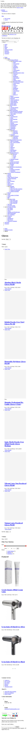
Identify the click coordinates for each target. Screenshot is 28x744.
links (3, 16)
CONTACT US (12, 34)
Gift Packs (7, 52)
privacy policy (20, 7)
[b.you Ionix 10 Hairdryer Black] (12, 658)
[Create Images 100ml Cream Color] (12, 586)
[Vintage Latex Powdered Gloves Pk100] (15, 520)
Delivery (6, 684)
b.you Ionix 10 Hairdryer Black (13, 662)
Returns (6, 685)
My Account (7, 18)
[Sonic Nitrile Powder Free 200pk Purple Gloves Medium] (15, 439)
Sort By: (3, 239)
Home (6, 228)
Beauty (6, 47)
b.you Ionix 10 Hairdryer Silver (13, 627)
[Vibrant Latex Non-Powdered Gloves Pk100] (15, 480)
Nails (6, 48)
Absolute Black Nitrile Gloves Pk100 (13, 283)
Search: (3, 40)
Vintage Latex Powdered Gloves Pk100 (14, 524)
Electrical (7, 51)
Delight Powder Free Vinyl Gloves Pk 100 (14, 323)
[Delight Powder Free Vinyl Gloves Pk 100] (15, 319)
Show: (3, 246)
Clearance (7, 53)
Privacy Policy (8, 694)
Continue (3, 10)
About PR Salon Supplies (10, 691)
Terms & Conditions (9, 692)
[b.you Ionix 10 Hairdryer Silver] (12, 623)
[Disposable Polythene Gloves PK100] (15, 358)
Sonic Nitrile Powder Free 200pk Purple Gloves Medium (14, 444)
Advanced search (8, 686)
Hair (6, 45)
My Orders (7, 682)
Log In (6, 19)
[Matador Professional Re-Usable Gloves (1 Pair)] (15, 398)
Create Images (10, 551)
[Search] (16, 42)
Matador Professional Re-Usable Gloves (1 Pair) (14, 403)
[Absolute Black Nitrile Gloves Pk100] (15, 278)
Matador (9, 552)
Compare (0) (4, 11)
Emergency (10, 553)
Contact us (7, 680)
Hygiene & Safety (9, 49)
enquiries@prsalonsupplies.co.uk (12, 709)
